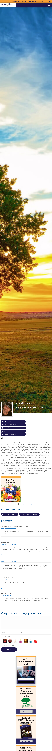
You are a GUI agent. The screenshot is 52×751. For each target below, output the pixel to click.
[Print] (2, 438)
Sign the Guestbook (8, 428)
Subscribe (26, 682)
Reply (2, 537)
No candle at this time (9, 645)
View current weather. (27, 504)
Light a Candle (7, 421)
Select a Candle (7, 636)
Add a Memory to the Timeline (11, 424)
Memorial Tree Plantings (9, 434)
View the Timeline (9, 514)
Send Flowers (7, 431)
